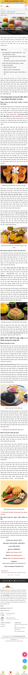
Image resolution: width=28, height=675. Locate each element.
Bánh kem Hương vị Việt (14, 552)
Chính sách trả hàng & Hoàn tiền (21, 625)
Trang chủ (3, 624)
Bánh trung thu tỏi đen (10, 67)
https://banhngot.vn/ (16, 555)
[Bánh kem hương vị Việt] (14, 2)
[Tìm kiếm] (26, 9)
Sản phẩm (3, 626)
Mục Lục (4, 49)
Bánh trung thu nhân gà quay (12, 69)
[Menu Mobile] (1, 6)
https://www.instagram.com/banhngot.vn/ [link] (14, 563)
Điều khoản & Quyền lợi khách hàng (20, 628)
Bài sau (17, 574)
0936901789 (9, 608)
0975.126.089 (10, 273)
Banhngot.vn (9, 275)
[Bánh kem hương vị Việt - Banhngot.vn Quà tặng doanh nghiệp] (7, 6)
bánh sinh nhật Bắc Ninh (16, 116)
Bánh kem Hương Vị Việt (12, 637)
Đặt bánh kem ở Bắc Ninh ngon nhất (13, 429)
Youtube (17, 580)
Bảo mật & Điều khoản (20, 631)
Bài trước (11, 574)
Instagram (23, 580)
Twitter (11, 580)
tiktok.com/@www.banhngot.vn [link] (16, 558)
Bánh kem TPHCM (8, 598)
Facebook (6, 580)
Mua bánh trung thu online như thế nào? (15, 60)
